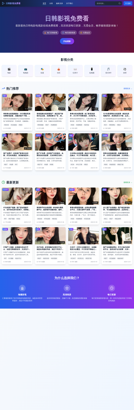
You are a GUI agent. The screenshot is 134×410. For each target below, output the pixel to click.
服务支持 (59, 3)
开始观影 (67, 41)
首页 (44, 3)
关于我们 (69, 3)
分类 (51, 3)
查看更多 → (128, 88)
